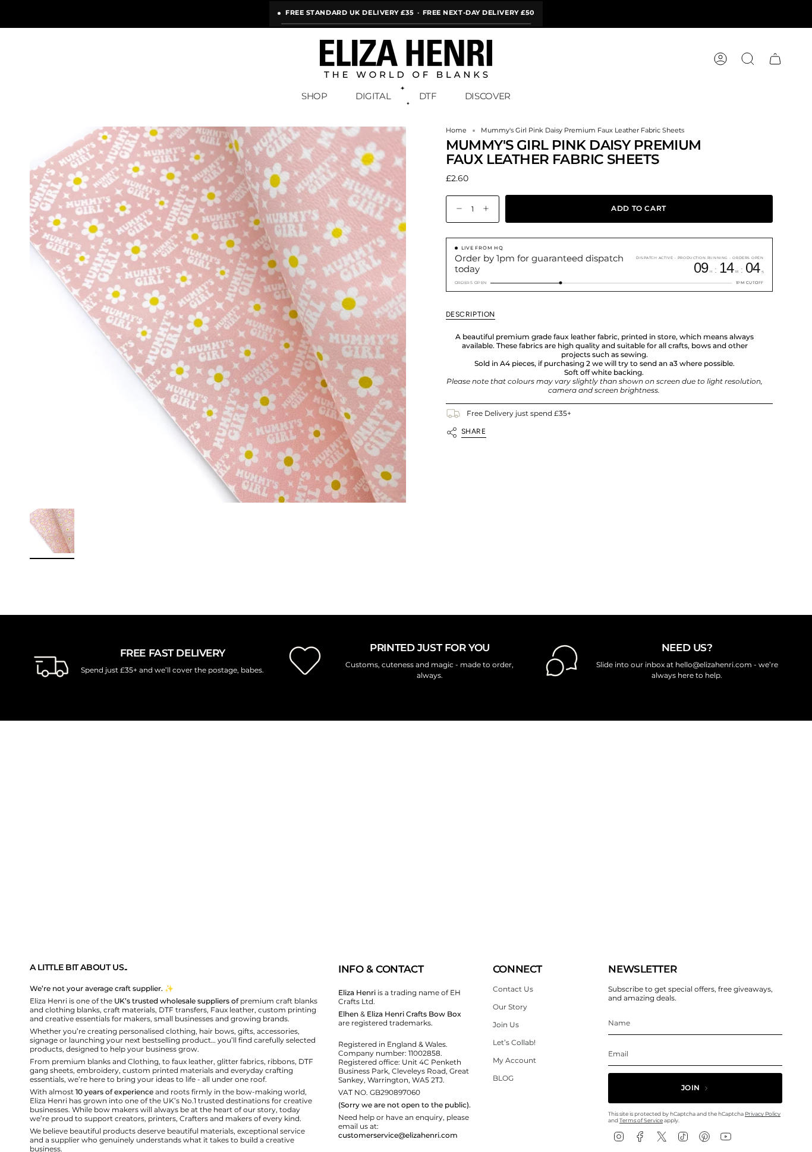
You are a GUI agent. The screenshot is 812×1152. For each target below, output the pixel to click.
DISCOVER (488, 96)
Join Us (506, 1024)
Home (456, 130)
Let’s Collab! (514, 1042)
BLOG (503, 1078)
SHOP (314, 96)
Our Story (510, 1006)
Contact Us (513, 988)
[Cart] (775, 59)
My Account (514, 1060)
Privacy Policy (762, 1113)
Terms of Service (641, 1120)
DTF (428, 96)
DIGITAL (373, 96)
